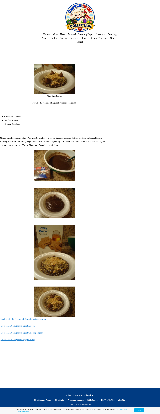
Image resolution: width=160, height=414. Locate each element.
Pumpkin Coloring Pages (80, 34)
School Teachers (98, 38)
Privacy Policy (74, 404)
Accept (139, 410)
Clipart (84, 38)
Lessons (100, 34)
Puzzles (73, 38)
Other (113, 38)
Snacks (63, 38)
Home (46, 34)
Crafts (54, 38)
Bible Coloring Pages (42, 400)
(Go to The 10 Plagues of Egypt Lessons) (18, 326)
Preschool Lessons (76, 400)
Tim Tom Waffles (108, 400)
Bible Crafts (59, 400)
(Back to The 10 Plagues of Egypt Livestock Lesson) (23, 319)
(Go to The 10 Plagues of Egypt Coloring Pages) (21, 333)
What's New (59, 34)
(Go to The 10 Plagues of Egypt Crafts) (17, 339)
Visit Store (122, 400)
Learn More (120, 409)
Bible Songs (92, 400)
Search (80, 41)
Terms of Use (86, 404)
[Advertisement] (80, 51)
